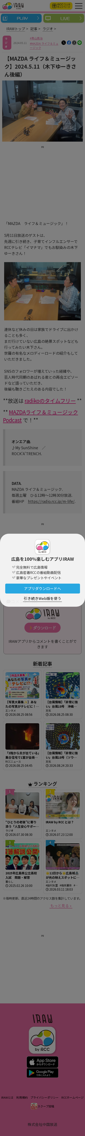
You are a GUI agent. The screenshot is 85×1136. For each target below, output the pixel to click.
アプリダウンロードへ (42, 588)
